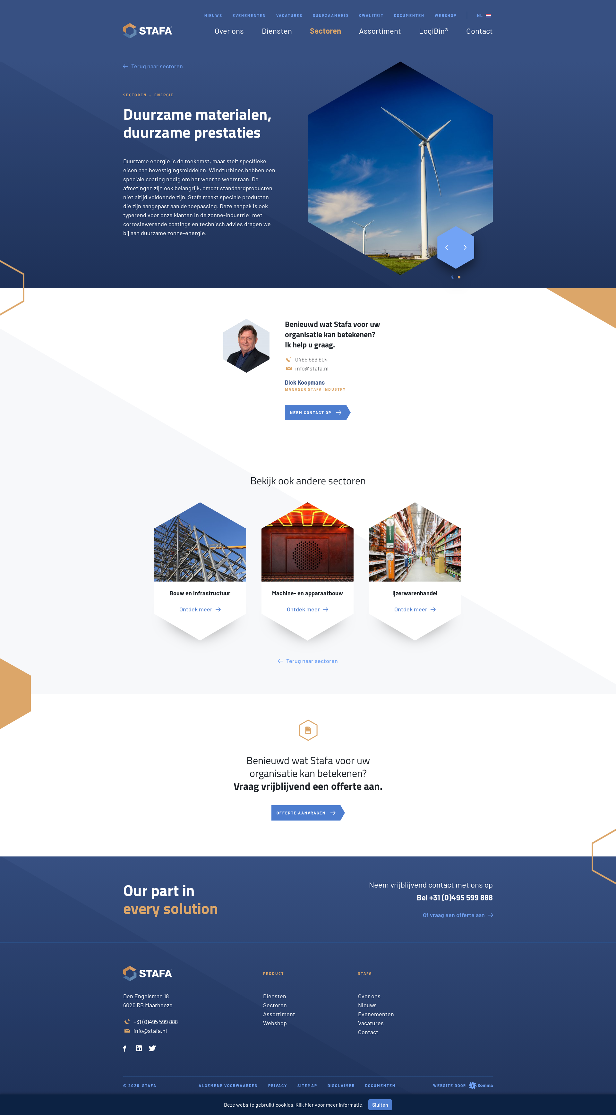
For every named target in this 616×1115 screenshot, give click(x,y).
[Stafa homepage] (147, 30)
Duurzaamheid (330, 15)
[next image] (465, 247)
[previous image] (446, 247)
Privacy (277, 1085)
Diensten (277, 30)
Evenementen (249, 15)
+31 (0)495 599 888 (155, 1021)
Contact (479, 30)
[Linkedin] (140, 1049)
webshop (446, 15)
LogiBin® (433, 30)
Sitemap (307, 1085)
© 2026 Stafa (140, 1085)
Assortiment (380, 30)
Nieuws (213, 15)
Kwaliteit (371, 15)
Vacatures (289, 15)
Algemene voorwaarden (228, 1085)
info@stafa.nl (312, 368)
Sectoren (325, 30)
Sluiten (380, 1105)
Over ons (229, 30)
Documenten (409, 15)
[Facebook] (127, 1049)
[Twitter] (153, 1049)
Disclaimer (341, 1085)
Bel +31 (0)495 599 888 (455, 897)
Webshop (275, 1022)
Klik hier (304, 1105)
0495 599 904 (311, 359)
